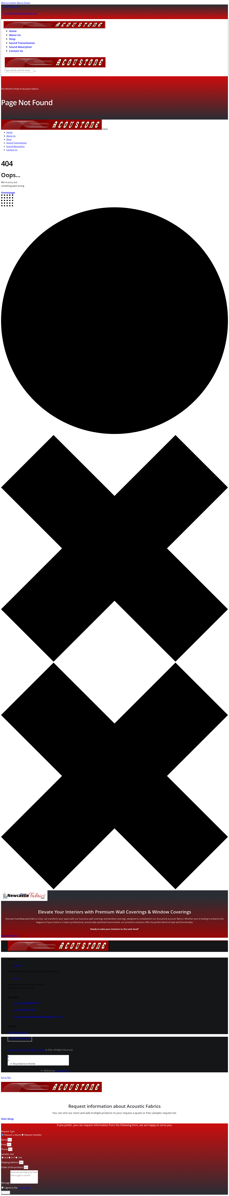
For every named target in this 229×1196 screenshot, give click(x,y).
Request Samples (33, 1134)
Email (4, 1144)
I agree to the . (18, 1187)
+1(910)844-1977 (26, 1010)
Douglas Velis (62, 1070)
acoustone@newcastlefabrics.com (21, 13)
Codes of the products (12, 1167)
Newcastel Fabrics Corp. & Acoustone (26, 1049)
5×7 (13, 1157)
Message (5, 1182)
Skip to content (8, 2)
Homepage (8, 192)
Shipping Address (10, 1162)
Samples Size (7, 1154)
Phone (4, 1149)
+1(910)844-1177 (12, 6)
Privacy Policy (25, 1187)
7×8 (20, 1157)
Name (4, 1139)
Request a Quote (12, 1134)
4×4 (6, 1157)
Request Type (8, 1131)
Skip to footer (23, 2)
